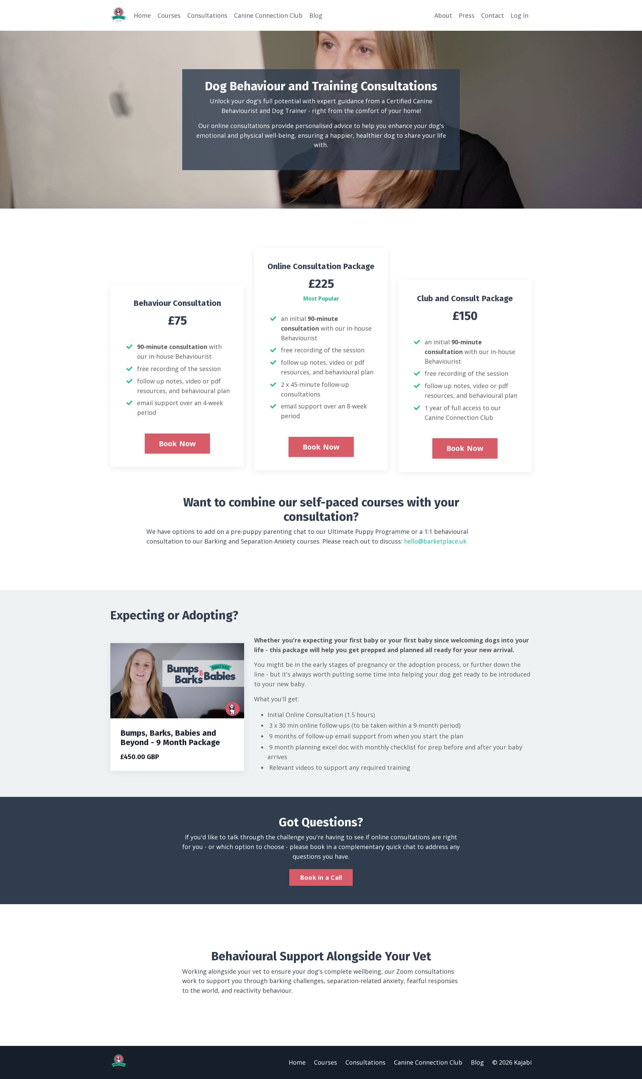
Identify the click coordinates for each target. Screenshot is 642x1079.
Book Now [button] (177, 443)
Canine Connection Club (268, 15)
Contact (492, 15)
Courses (169, 15)
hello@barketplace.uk (435, 541)
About (443, 15)
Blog (315, 15)
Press (466, 15)
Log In (519, 15)
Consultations (207, 15)
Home (142, 15)
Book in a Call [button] (321, 877)
